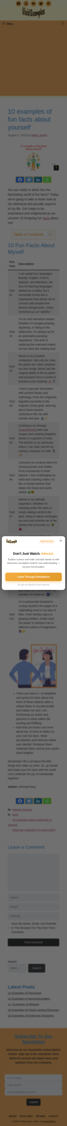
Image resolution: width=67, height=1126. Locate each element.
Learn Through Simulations (33, 576)
